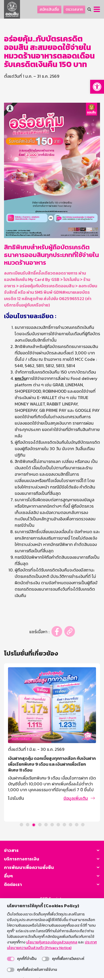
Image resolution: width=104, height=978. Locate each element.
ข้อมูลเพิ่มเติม (75, 798)
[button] (97, 87)
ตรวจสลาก (74, 9)
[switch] (10, 959)
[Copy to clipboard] (69, 631)
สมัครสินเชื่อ (49, 9)
